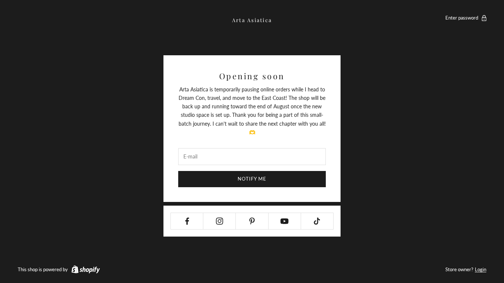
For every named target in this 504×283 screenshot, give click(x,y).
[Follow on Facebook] (187, 221)
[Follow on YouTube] (285, 221)
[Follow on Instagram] (219, 221)
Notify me (252, 179)
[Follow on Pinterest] (252, 221)
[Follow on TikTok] (317, 221)
